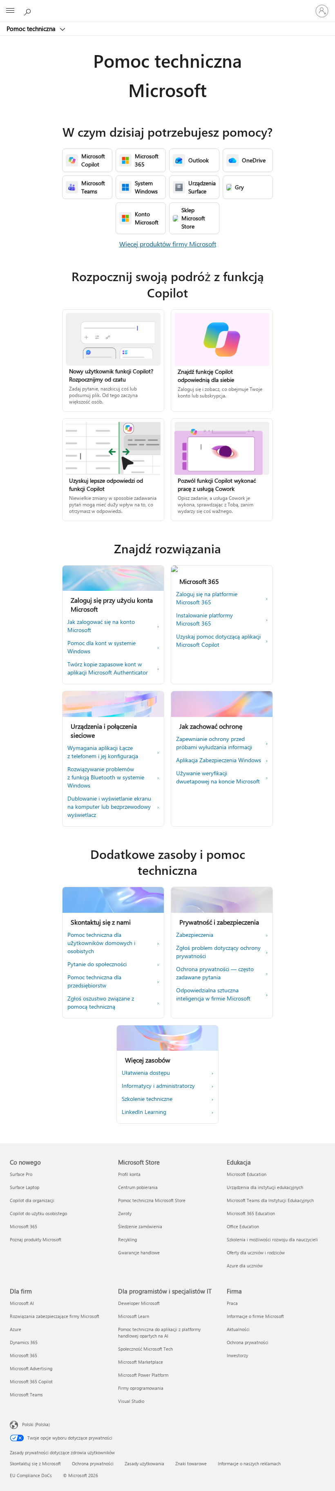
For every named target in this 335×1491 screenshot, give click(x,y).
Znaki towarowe (191, 1463)
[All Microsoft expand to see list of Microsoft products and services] (10, 11)
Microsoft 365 (23, 1226)
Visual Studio (131, 1401)
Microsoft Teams (26, 1394)
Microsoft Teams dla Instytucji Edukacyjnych (270, 1200)
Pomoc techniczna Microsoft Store (151, 1200)
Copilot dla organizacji (32, 1200)
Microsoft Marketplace (140, 1362)
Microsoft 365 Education (251, 1213)
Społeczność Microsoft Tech (145, 1349)
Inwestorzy (237, 1355)
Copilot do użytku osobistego (38, 1213)
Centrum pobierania (138, 1187)
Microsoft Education (246, 1174)
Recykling (127, 1239)
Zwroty (125, 1213)
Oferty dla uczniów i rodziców (256, 1252)
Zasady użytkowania (144, 1463)
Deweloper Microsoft (139, 1303)
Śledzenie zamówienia (140, 1226)
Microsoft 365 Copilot (31, 1381)
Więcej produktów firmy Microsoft (167, 244)
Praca (232, 1303)
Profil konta (129, 1174)
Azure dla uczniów (245, 1265)
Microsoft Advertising (31, 1368)
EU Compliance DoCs (31, 1475)
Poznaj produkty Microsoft (35, 1239)
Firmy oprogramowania (140, 1388)
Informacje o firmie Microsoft (255, 1316)
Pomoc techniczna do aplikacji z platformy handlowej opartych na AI (159, 1332)
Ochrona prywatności (247, 1342)
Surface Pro (21, 1174)
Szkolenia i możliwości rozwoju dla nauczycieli (272, 1239)
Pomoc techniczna (32, 28)
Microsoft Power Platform (143, 1375)
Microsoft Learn (133, 1316)
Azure (15, 1329)
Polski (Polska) (36, 1424)
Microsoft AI (22, 1303)
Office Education (243, 1226)
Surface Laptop (24, 1187)
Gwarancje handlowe (139, 1252)
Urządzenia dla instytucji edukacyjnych (265, 1187)
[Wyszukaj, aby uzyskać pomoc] (29, 10)
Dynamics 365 (24, 1342)
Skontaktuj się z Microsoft (35, 1463)
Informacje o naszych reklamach (249, 1463)
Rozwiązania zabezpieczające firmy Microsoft (54, 1316)
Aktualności (238, 1329)
